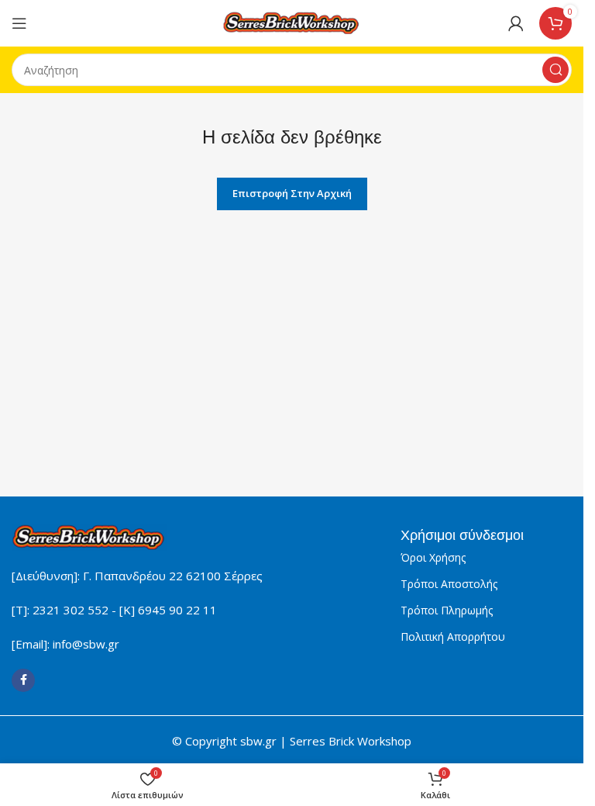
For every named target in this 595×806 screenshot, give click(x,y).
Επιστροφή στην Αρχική (292, 193)
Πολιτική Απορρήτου (453, 636)
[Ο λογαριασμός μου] (515, 23)
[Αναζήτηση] (555, 70)
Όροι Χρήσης (433, 557)
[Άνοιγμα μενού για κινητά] (19, 23)
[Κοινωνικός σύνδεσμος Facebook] (23, 680)
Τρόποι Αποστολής (449, 583)
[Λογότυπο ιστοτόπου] (292, 21)
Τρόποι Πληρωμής (447, 610)
